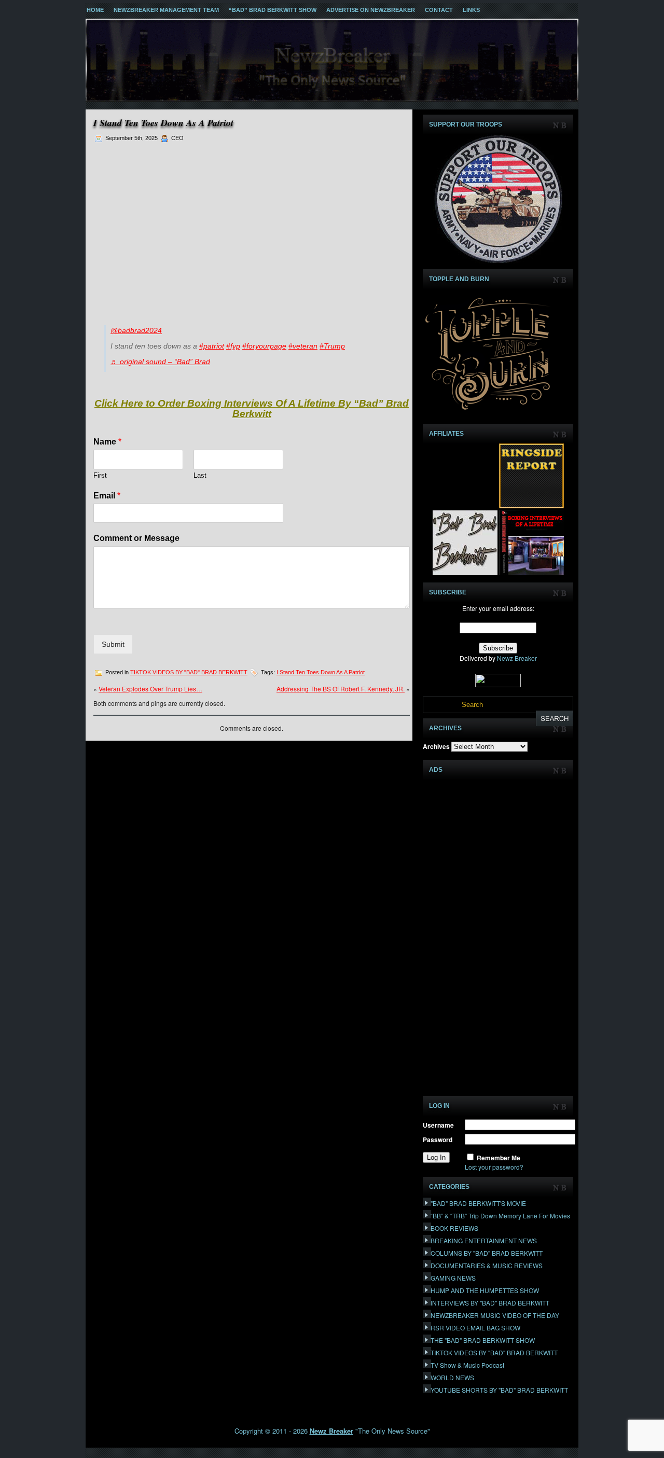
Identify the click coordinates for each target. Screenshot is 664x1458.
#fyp (233, 346)
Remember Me (498, 1157)
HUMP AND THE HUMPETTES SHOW (485, 1290)
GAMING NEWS (453, 1277)
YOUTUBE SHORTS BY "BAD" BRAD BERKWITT (499, 1389)
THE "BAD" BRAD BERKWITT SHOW (483, 1340)
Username (438, 1125)
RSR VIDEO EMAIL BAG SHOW (475, 1327)
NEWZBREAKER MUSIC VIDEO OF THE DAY (495, 1315)
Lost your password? (494, 1166)
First (100, 475)
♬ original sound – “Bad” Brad (160, 361)
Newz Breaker (517, 658)
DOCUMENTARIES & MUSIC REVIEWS (487, 1265)
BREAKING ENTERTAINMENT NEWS (484, 1240)
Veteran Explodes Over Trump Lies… (150, 688)
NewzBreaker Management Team (166, 10)
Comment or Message (136, 538)
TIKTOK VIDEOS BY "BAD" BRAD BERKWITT (188, 672)
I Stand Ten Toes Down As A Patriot (320, 672)
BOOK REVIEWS (454, 1228)
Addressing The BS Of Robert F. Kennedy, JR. (340, 688)
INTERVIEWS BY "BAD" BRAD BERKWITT (490, 1302)
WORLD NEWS (452, 1377)
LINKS (471, 10)
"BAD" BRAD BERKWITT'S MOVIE (478, 1203)
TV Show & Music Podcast (467, 1364)
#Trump (332, 346)
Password (437, 1139)
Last (199, 475)
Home (95, 10)
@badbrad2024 (136, 330)
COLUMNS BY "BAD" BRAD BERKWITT (487, 1252)
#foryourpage (264, 346)
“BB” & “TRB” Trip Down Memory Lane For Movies (500, 1215)
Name (107, 441)
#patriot (211, 346)
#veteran (302, 346)
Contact (439, 10)
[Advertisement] (251, 231)
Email (106, 495)
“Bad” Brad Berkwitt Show (272, 10)
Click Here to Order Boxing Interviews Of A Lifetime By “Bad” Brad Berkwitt (251, 408)
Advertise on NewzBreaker (370, 10)
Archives (436, 746)
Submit (113, 644)
